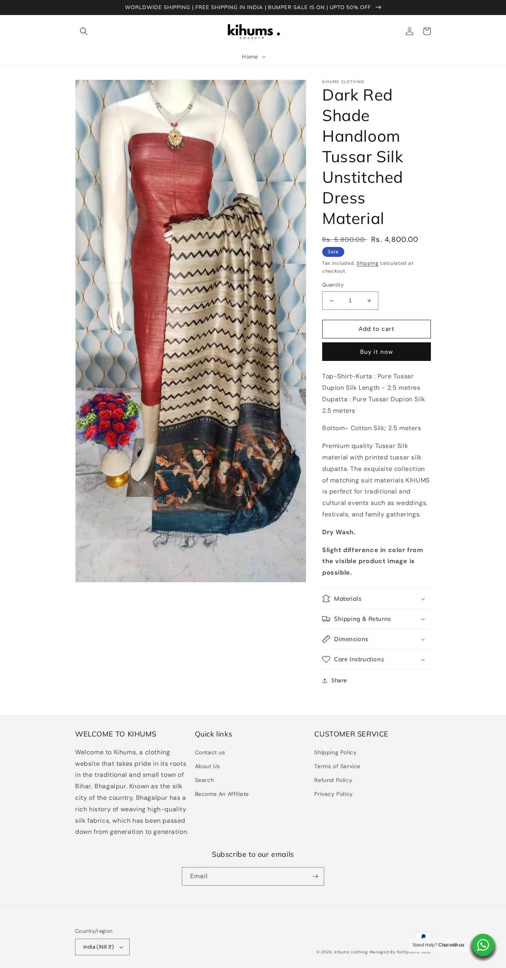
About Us (207, 766)
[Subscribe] (315, 876)
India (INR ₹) (98, 946)
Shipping (368, 263)
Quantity (333, 285)
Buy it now (376, 352)
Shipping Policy (335, 752)
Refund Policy (333, 780)
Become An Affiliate (222, 793)
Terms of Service (337, 766)
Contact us (210, 752)
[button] (84, 31)
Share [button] (339, 680)
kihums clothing (351, 952)
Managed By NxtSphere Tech (400, 952)
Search (204, 780)
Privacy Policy (333, 793)
